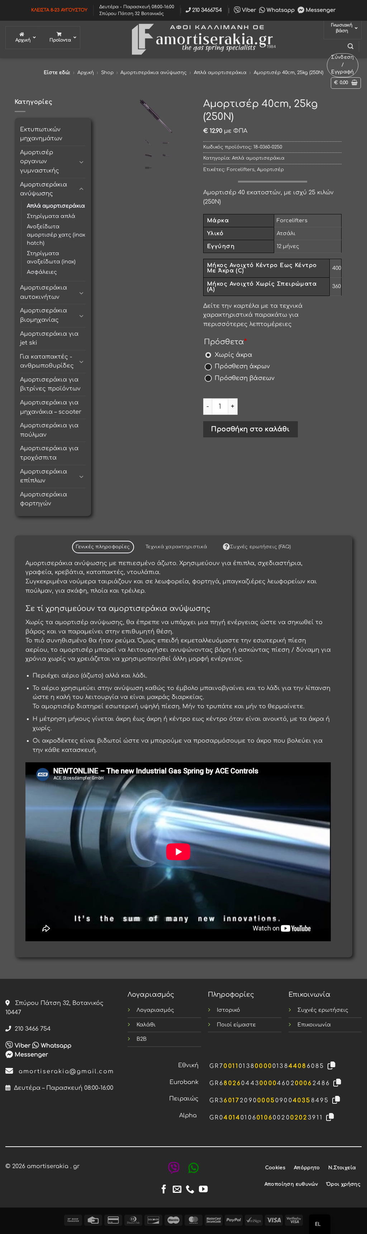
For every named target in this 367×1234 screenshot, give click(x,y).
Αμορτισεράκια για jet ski (49, 338)
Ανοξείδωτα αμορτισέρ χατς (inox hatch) (56, 235)
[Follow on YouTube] (203, 1190)
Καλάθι (146, 1024)
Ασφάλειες (42, 272)
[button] (350, 46)
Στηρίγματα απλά (51, 216)
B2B (142, 1039)
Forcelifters (240, 169)
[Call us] (190, 1190)
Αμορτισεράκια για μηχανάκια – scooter (50, 407)
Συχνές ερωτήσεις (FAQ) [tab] (260, 546)
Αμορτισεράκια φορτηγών (43, 499)
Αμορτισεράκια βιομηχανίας (43, 315)
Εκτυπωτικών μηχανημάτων (41, 134)
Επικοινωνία (314, 1024)
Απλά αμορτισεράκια (220, 72)
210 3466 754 (31, 1029)
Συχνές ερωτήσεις (322, 1010)
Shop (107, 72)
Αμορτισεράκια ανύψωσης (153, 72)
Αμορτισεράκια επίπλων (43, 476)
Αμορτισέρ (270, 169)
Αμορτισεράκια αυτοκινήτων (43, 292)
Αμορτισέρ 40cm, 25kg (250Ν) (288, 72)
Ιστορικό (228, 1010)
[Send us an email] (177, 1190)
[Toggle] (81, 161)
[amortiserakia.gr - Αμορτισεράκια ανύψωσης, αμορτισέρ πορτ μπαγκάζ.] (202, 39)
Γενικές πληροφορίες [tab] (103, 546)
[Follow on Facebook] (163, 1190)
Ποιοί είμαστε (236, 1024)
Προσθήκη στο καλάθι (250, 429)
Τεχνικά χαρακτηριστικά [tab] (176, 546)
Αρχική (85, 72)
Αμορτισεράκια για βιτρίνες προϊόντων (50, 384)
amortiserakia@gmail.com (64, 1071)
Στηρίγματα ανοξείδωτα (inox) (51, 257)
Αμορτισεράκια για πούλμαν (49, 430)
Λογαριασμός (155, 1010)
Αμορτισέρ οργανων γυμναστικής (39, 161)
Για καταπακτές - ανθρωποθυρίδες (47, 361)
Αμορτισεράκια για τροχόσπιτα (49, 453)
